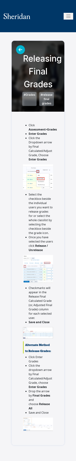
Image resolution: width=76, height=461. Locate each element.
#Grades (29, 95)
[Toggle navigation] (68, 16)
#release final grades (46, 99)
